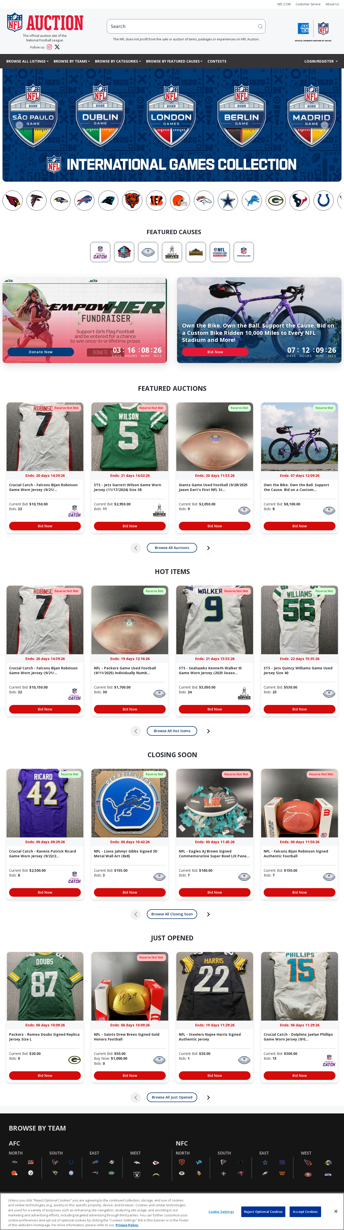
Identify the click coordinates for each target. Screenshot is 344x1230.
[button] (20, 125)
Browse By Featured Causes (173, 61)
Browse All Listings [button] (26, 61)
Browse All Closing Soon (172, 914)
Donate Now (41, 351)
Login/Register (319, 61)
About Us (332, 4)
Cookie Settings (221, 1211)
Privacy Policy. (127, 1224)
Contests (217, 61)
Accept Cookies (305, 1211)
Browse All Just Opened (172, 1097)
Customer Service (308, 4)
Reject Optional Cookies (263, 1211)
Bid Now (215, 351)
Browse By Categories (116, 61)
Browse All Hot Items (172, 730)
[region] (172, 1211)
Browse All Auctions (172, 547)
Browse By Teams (70, 61)
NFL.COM (284, 4)
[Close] (335, 1211)
